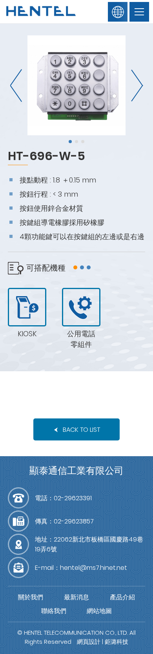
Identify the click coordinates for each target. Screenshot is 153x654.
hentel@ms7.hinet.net (93, 567)
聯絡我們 (53, 610)
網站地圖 (99, 610)
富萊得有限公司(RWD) (41, 12)
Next (135, 85)
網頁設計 (88, 641)
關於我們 (30, 597)
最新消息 (76, 597)
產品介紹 (122, 597)
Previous (17, 85)
